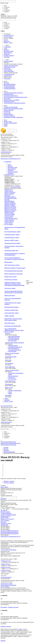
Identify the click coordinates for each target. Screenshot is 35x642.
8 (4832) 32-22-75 (5, 564)
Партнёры (7, 57)
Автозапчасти (8, 75)
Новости (6, 49)
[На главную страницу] (8, 442)
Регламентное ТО (9, 35)
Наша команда (8, 52)
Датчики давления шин (10, 123)
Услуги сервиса (8, 36)
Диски (5, 124)
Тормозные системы (9, 67)
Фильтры (6, 82)
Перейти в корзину (6, 626)
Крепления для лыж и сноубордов (13, 117)
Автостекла (7, 68)
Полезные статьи (8, 51)
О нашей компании (6, 513)
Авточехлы (7, 111)
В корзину (3, 498)
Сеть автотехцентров (6, 405)
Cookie (20, 629)
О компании (7, 46)
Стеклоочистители (9, 74)
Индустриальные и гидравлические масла (15, 97)
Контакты (6, 41)
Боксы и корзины (9, 110)
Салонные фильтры (9, 87)
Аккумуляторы (8, 70)
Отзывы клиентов (9, 55)
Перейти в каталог (13, 607)
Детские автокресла (9, 115)
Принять (3, 640)
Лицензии (7, 54)
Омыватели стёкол (9, 101)
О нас (5, 48)
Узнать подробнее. (15, 186)
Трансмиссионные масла (11, 95)
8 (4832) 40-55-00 (5, 570)
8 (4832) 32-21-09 (5, 567)
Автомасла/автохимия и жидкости (13, 92)
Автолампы (7, 78)
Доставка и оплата (6, 523)
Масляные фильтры (9, 85)
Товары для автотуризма (11, 107)
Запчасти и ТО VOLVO (7, 519)
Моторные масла (8, 94)
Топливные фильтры (9, 88)
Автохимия (7, 98)
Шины (6, 125)
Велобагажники (8, 114)
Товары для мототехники (11, 65)
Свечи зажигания (9, 71)
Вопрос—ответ (8, 42)
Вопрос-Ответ (5, 517)
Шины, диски (8, 121)
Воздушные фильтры (10, 84)
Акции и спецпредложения (8, 514)
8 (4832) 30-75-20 (5, 560)
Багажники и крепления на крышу (13, 108)
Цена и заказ (4, 487)
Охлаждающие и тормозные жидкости (14, 103)
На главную (4, 510)
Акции (6, 39)
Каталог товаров (8, 61)
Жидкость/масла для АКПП (11, 100)
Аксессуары (7, 113)
